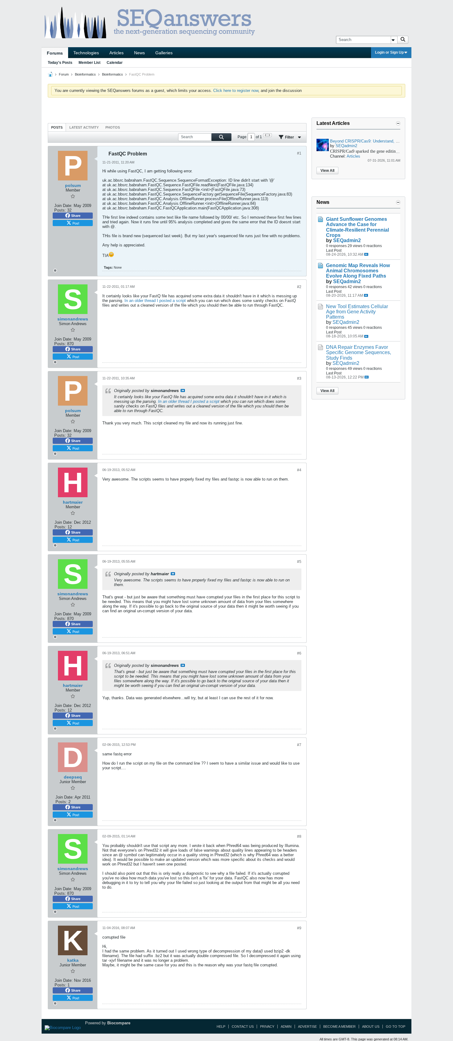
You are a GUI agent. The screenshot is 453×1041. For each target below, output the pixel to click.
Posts (57, 127)
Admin (286, 1026)
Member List (89, 62)
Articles (116, 52)
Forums (55, 53)
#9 (299, 928)
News (139, 52)
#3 (299, 378)
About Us (370, 1026)
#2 (299, 287)
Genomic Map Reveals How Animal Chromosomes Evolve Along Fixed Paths (358, 271)
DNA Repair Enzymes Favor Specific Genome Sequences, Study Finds (358, 352)
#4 (299, 470)
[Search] (402, 40)
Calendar (115, 62)
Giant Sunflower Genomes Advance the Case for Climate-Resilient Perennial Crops (357, 227)
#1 (299, 153)
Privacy (267, 1026)
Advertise (307, 1026)
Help (221, 1026)
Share (75, 215)
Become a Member (339, 1026)
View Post (183, 390)
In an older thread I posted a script (155, 300)
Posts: (60, 210)
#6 (299, 653)
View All (327, 170)
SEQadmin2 (346, 145)
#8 (299, 836)
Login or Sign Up (389, 52)
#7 (299, 745)
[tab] (57, 127)
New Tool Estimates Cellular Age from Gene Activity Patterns (357, 312)
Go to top (395, 1026)
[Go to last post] (366, 254)
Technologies (86, 52)
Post (75, 223)
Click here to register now (235, 90)
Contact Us (243, 1026)
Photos (112, 127)
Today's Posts (60, 62)
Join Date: (63, 205)
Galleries (164, 52)
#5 (299, 562)
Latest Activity (84, 127)
